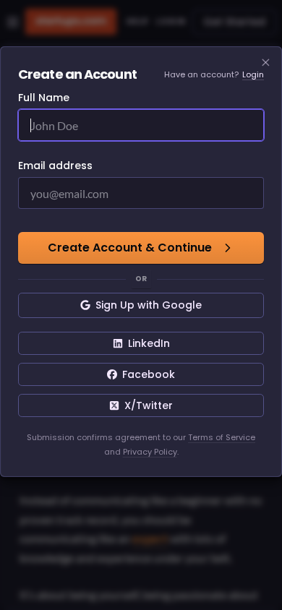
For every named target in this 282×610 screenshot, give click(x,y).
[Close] (266, 62)
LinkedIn (149, 343)
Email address (55, 165)
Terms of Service (221, 437)
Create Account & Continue (130, 247)
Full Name (43, 97)
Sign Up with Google (148, 305)
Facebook (148, 374)
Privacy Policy (150, 452)
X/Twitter (148, 405)
